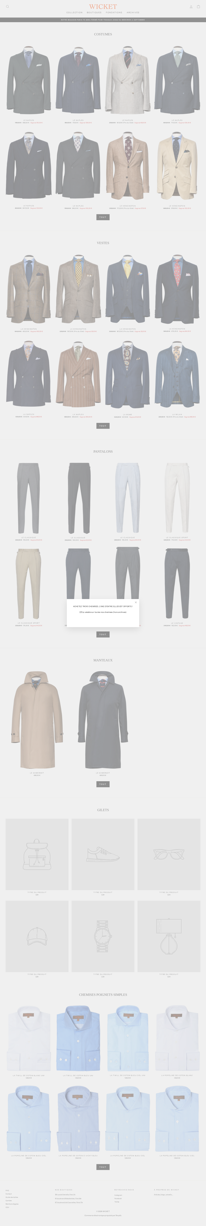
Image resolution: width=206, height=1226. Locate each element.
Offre (81, 612)
